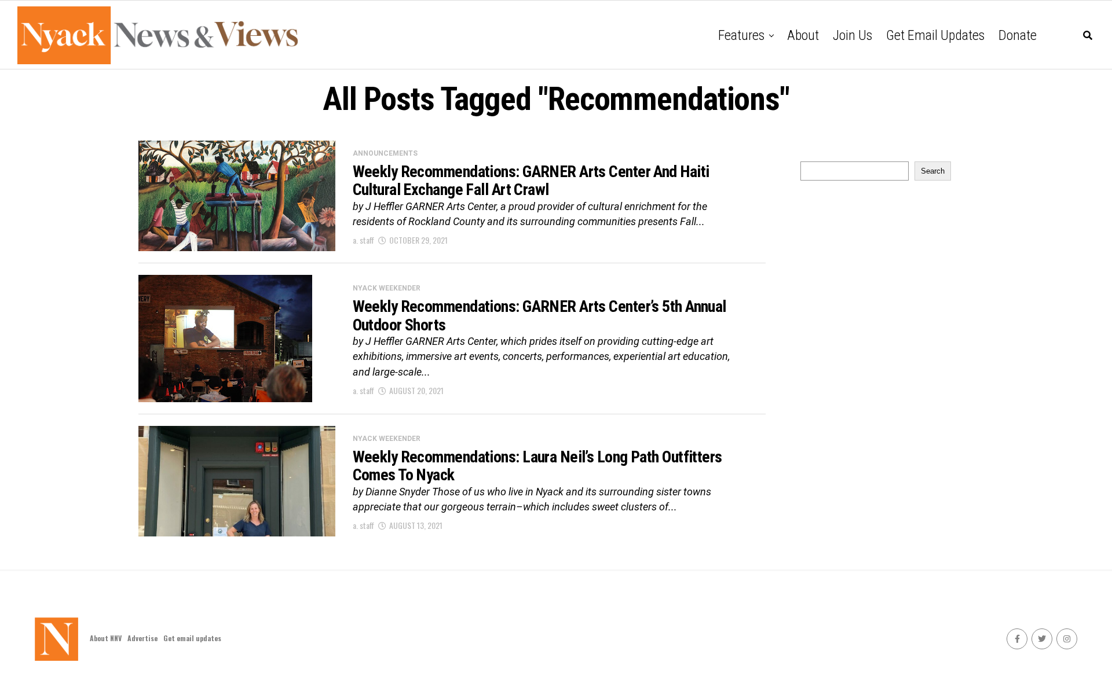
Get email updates (935, 35)
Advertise (142, 638)
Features (741, 35)
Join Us (852, 35)
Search (933, 171)
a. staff (363, 240)
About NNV (106, 638)
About (803, 35)
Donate (1017, 35)
